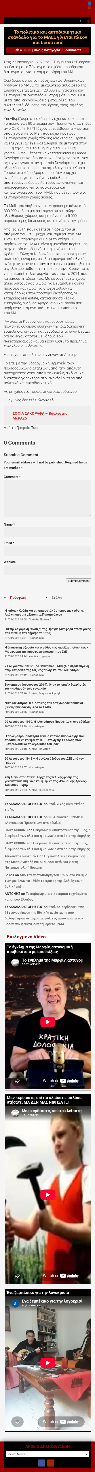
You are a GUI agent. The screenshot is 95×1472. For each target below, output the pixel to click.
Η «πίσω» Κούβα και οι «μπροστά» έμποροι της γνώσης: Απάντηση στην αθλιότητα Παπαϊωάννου (44, 612)
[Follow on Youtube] (89, 7)
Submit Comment (78, 580)
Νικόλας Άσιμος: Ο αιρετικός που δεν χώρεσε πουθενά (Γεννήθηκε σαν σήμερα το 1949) (44, 705)
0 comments (72, 50)
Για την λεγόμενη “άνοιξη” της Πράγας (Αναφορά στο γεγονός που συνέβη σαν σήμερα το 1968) (48, 631)
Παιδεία (34, 619)
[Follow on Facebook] (89, 3)
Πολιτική (45, 619)
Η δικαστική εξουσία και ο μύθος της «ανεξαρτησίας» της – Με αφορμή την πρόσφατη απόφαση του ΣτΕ (46, 649)
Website (10, 562)
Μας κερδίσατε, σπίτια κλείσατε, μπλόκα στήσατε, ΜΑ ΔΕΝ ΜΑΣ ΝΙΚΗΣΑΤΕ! (44, 1099)
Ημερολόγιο (36, 638)
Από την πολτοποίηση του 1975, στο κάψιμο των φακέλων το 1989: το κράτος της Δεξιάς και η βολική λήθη (46, 880)
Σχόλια (57, 598)
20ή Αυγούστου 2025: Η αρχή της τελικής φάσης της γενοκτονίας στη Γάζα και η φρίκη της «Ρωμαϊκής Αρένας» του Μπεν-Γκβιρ (46, 781)
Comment (12, 477)
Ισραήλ (56, 693)
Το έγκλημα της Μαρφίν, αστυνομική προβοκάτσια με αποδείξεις (40, 949)
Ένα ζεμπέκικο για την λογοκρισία (38, 1292)
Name (9, 524)
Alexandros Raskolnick (22, 856)
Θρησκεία (45, 693)
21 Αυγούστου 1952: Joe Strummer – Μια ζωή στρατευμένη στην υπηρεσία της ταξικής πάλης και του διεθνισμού (47, 668)
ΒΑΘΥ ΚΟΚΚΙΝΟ (16, 830)
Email (9, 543)
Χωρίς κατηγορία (47, 50)
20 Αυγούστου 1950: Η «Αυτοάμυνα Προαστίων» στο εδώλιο (47, 722)
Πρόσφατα (18, 598)
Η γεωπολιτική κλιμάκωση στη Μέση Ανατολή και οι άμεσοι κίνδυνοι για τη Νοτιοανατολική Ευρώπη (45, 862)
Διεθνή (33, 693)
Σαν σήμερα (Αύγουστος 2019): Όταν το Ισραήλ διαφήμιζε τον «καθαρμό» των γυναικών (45, 686)
